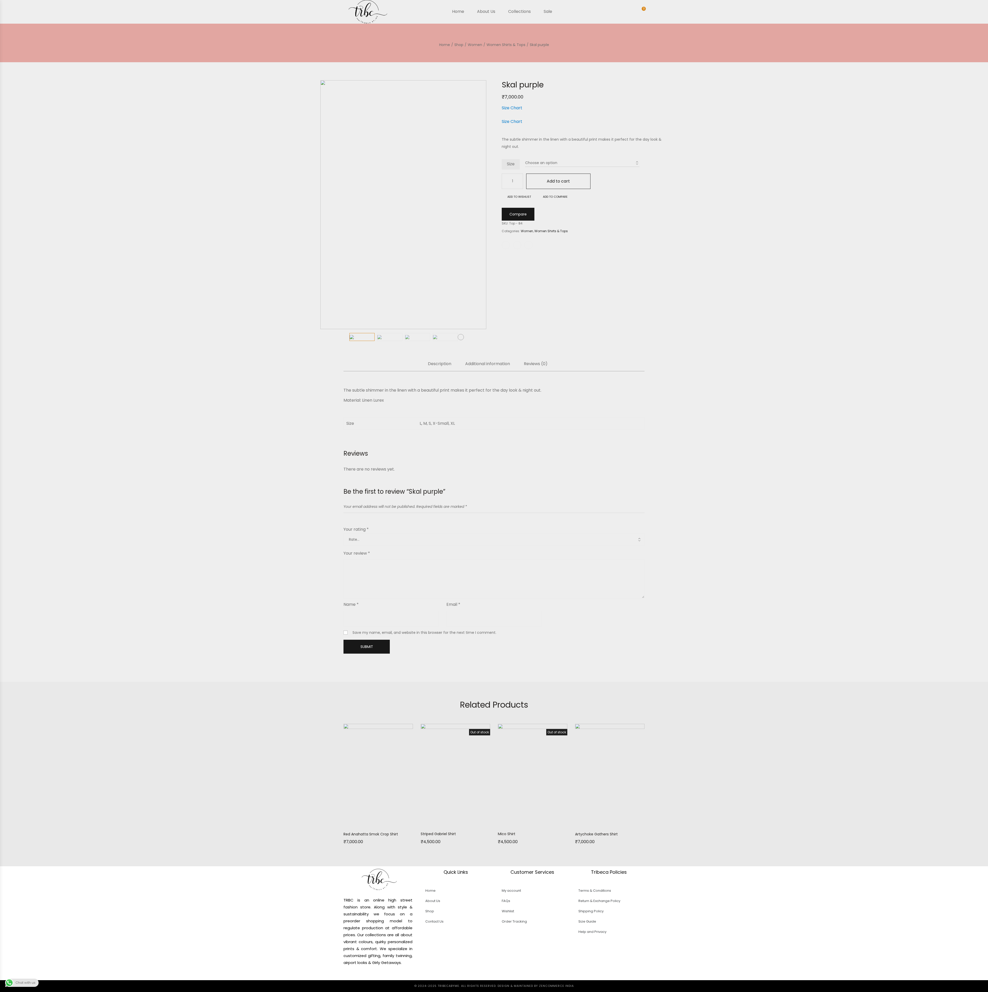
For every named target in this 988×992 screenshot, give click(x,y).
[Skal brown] (659, 71)
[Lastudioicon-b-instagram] (390, 975)
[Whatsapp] (367, 975)
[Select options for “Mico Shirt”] (513, 822)
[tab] (439, 366)
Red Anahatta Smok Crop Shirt (370, 834)
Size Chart (512, 108)
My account (511, 890)
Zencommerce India (556, 986)
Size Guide (587, 921)
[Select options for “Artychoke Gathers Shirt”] (590, 823)
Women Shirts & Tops (551, 231)
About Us (432, 900)
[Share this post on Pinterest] (528, 245)
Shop (429, 911)
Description (439, 364)
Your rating (356, 529)
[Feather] (666, 71)
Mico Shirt (506, 833)
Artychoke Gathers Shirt (596, 834)
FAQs (506, 900)
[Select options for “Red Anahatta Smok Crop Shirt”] (359, 823)
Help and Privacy (592, 931)
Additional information (487, 364)
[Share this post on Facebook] (506, 245)
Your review (356, 553)
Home (430, 890)
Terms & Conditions (594, 890)
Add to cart (558, 181)
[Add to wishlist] (384, 823)
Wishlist (508, 911)
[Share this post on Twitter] (517, 245)
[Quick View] (371, 823)
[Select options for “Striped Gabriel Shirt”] (436, 822)
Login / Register (629, 12)
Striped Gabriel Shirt (438, 833)
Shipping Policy (591, 911)
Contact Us (434, 921)
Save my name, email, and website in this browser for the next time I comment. (424, 632)
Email (453, 604)
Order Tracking (514, 921)
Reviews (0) (536, 364)
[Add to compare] (397, 823)
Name (351, 604)
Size (511, 164)
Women (527, 231)
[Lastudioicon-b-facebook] (379, 975)
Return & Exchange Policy (599, 900)
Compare (518, 214)
